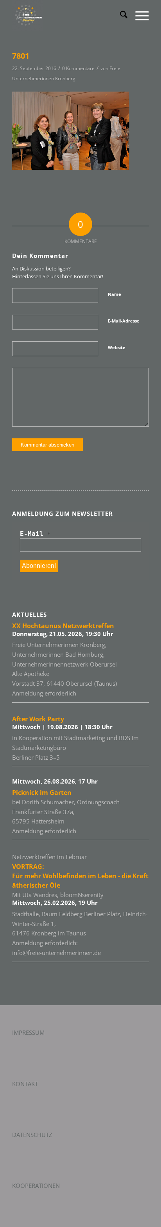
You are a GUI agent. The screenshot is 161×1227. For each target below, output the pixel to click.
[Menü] (138, 15)
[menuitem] (119, 15)
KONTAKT (25, 1084)
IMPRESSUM (28, 1032)
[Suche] (119, 15)
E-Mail (35, 533)
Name (114, 294)
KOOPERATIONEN (36, 1185)
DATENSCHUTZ (32, 1135)
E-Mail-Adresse (124, 321)
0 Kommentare (78, 68)
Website (116, 347)
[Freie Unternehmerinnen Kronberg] (67, 15)
